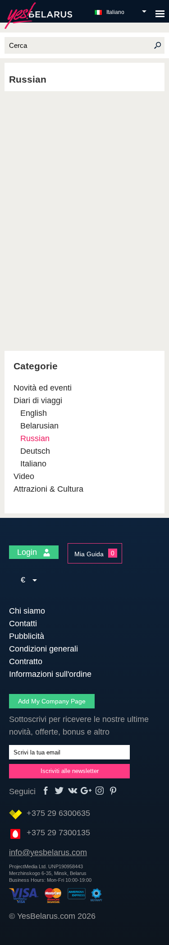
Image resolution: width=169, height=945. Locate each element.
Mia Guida (89, 554)
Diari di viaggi (38, 400)
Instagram (99, 790)
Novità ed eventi (43, 387)
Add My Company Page (52, 701)
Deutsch (35, 451)
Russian (35, 438)
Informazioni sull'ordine (50, 674)
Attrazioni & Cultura (48, 488)
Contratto (25, 661)
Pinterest (113, 790)
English (33, 413)
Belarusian (39, 425)
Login (28, 552)
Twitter (59, 790)
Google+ (86, 790)
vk (72, 790)
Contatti (23, 623)
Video (24, 476)
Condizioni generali (43, 648)
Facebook (45, 790)
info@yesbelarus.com (48, 852)
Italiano (115, 12)
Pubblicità (26, 636)
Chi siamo (27, 610)
